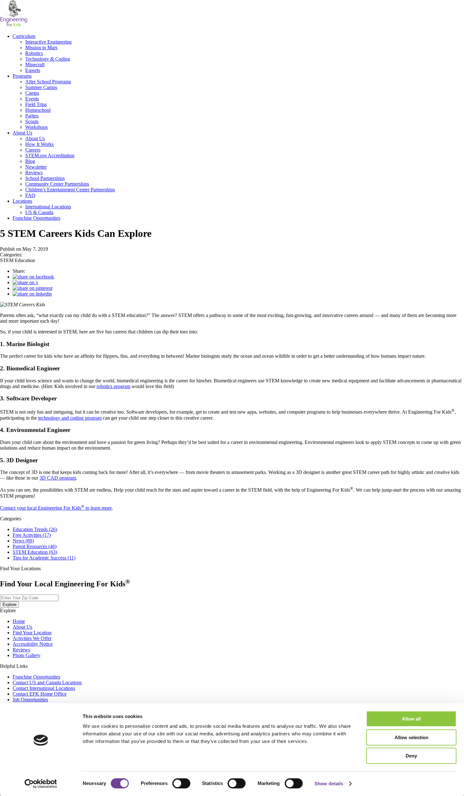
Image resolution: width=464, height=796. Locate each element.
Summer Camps (41, 87)
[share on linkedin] (32, 293)
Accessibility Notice (33, 644)
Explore (9, 604)
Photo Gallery (26, 655)
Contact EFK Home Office (40, 694)
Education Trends (35, 529)
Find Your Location (32, 632)
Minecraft (35, 64)
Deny (411, 755)
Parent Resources (35, 546)
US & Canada (39, 212)
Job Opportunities (30, 699)
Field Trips (36, 104)
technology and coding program (70, 418)
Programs (22, 76)
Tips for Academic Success (44, 557)
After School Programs (48, 81)
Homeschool (38, 110)
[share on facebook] (33, 276)
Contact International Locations (44, 688)
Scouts (32, 121)
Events (32, 98)
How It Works (39, 144)
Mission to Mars (41, 47)
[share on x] (25, 282)
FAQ (30, 195)
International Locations (48, 206)
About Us (22, 132)
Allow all (411, 718)
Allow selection (411, 737)
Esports (32, 70)
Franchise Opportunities (36, 218)
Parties (32, 115)
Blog (30, 161)
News (23, 540)
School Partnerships (45, 178)
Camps (32, 93)
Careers (32, 150)
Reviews (34, 172)
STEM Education (35, 552)
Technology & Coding (47, 59)
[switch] (181, 783)
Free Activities (32, 535)
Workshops (36, 127)
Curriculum (24, 36)
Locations (22, 201)
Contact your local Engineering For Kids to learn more (56, 508)
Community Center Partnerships (57, 184)
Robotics (34, 53)
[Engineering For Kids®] (13, 25)
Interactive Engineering (48, 42)
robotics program (113, 386)
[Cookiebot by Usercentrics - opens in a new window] (40, 783)
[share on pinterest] (32, 288)
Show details (328, 783)
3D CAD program (57, 478)
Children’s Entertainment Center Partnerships (70, 189)
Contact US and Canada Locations (47, 682)
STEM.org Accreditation (49, 155)
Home (19, 621)
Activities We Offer (32, 638)
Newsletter (36, 167)
